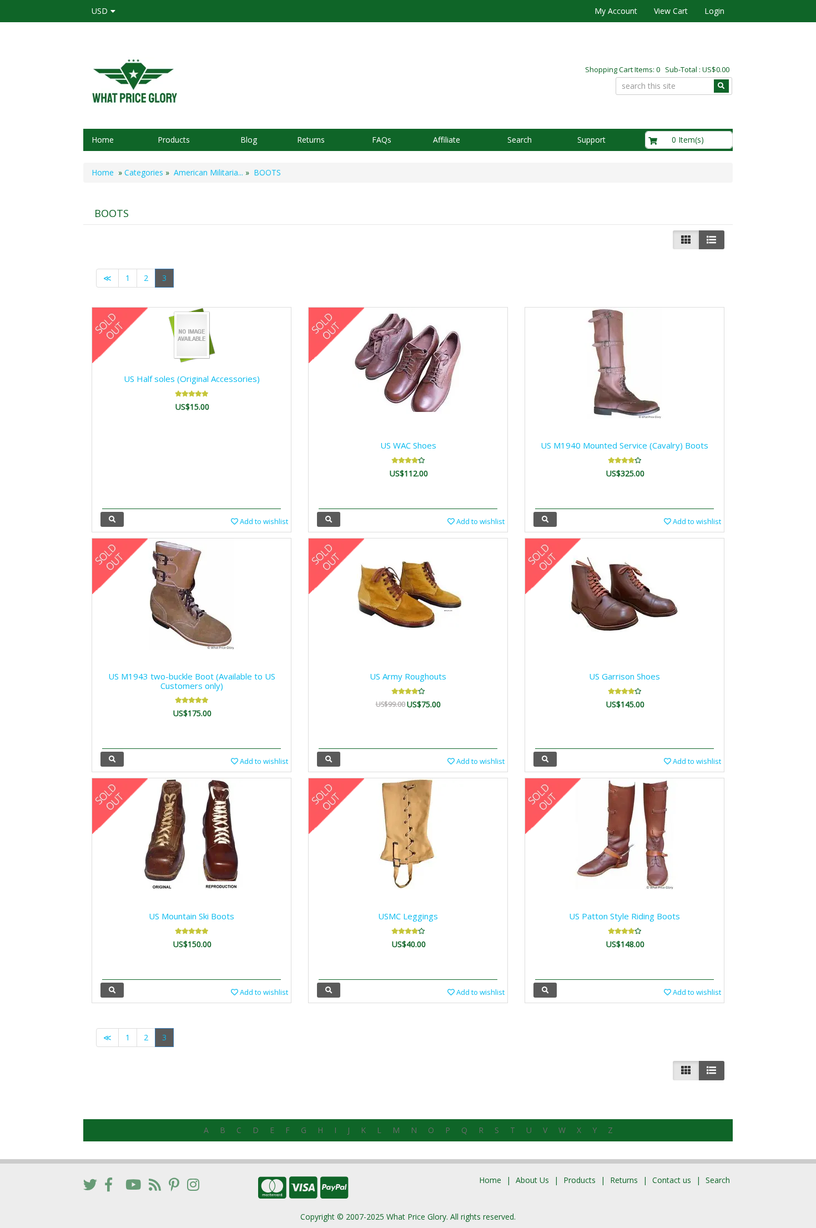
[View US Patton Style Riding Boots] (545, 990)
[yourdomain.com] (241, 79)
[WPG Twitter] (90, 1184)
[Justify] (711, 239)
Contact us (671, 1180)
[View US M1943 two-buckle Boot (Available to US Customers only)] (112, 759)
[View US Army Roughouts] (328, 759)
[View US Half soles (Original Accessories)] (112, 519)
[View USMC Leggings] (328, 990)
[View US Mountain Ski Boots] (112, 990)
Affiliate (446, 139)
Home (103, 139)
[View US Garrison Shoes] (545, 759)
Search (519, 139)
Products (174, 139)
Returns (311, 139)
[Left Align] (686, 239)
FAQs (381, 139)
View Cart (671, 11)
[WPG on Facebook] (108, 1184)
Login (714, 11)
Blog (248, 139)
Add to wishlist (263, 521)
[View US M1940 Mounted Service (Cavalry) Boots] (545, 519)
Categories (143, 172)
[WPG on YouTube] (133, 1184)
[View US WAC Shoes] (328, 519)
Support (591, 139)
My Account (616, 11)
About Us (532, 1180)
